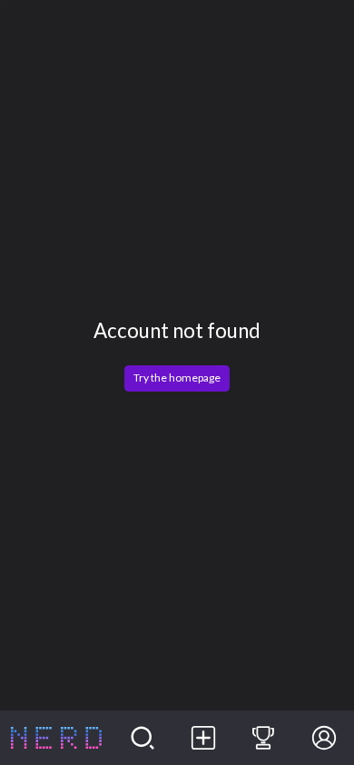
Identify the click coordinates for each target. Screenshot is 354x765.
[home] (56, 738)
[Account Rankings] (263, 738)
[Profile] (323, 738)
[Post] (202, 738)
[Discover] (143, 738)
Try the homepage (177, 377)
